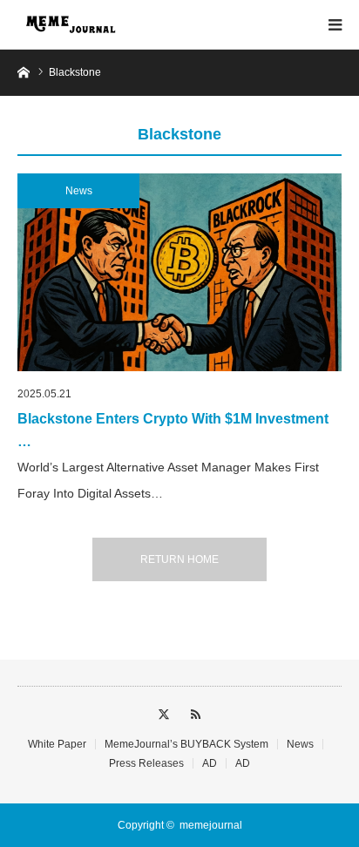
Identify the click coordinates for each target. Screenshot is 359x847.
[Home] (23, 71)
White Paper (57, 744)
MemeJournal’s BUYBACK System (186, 744)
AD (209, 763)
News (78, 191)
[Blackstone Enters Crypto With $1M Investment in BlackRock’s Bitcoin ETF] (179, 272)
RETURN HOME (179, 559)
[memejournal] (69, 24)
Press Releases (146, 763)
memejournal (211, 825)
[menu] (334, 24)
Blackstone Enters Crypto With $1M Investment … (173, 430)
